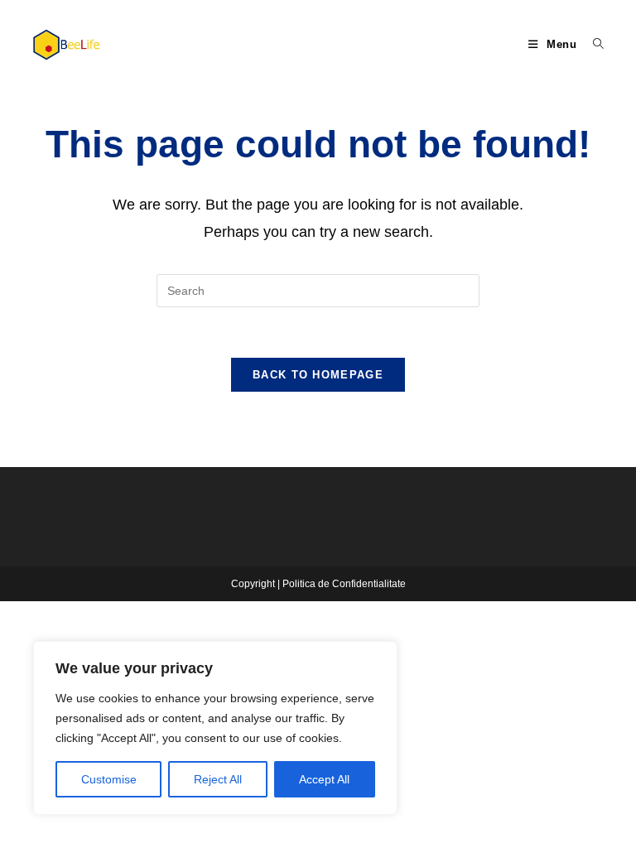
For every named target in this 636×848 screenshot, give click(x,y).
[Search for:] (593, 44)
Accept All (324, 779)
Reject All (218, 779)
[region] (215, 728)
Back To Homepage (318, 375)
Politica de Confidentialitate (344, 584)
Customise (109, 779)
